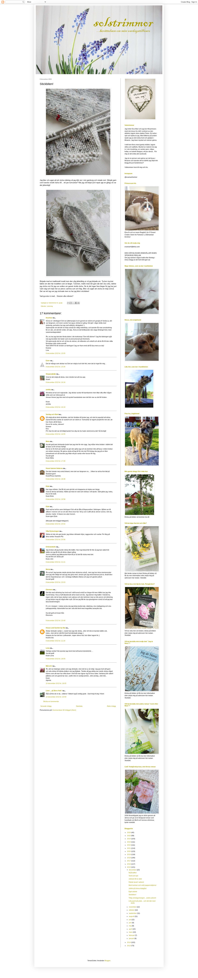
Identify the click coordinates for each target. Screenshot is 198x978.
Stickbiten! (132, 895)
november (133, 907)
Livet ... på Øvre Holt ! (54, 691)
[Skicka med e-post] (68, 303)
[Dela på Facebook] (76, 303)
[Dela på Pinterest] (78, 303)
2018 (129, 858)
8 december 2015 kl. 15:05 (55, 353)
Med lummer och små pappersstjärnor (142, 885)
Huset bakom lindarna (54, 468)
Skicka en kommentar (51, 701)
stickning (50, 306)
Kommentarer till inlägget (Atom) (64, 710)
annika (48, 390)
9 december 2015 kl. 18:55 (55, 659)
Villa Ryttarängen (52, 531)
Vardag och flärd (52, 414)
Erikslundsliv (51, 547)
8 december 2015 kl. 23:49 (55, 621)
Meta (48, 441)
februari (132, 935)
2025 (129, 836)
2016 (129, 864)
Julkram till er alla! (135, 879)
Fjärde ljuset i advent (136, 882)
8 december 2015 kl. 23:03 (55, 582)
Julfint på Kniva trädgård (137, 888)
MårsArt (49, 666)
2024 (129, 839)
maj (130, 926)
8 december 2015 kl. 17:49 (55, 461)
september (133, 913)
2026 (129, 832)
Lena (48, 648)
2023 (129, 842)
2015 (129, 867)
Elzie (47, 486)
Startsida (79, 706)
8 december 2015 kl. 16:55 (55, 434)
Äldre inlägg (111, 706)
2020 (129, 851)
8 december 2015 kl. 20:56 (55, 540)
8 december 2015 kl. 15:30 (55, 367)
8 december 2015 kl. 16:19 (55, 407)
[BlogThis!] (71, 303)
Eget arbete (133, 892)
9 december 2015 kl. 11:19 (55, 641)
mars (131, 932)
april (131, 929)
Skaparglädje (51, 374)
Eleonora (49, 590)
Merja (48, 569)
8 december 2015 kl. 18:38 (55, 479)
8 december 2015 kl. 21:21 (55, 562)
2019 (129, 854)
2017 (129, 861)
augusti (132, 916)
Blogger (107, 961)
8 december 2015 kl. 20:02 (55, 524)
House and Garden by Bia (55, 628)
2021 (129, 848)
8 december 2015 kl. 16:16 (55, 382)
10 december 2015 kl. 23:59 (56, 697)
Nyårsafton (133, 873)
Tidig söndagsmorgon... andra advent (142, 898)
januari (131, 938)
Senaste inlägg (45, 706)
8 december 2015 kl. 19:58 (55, 499)
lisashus (49, 318)
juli (130, 920)
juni (130, 923)
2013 (129, 946)
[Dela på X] (73, 303)
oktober (132, 910)
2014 (129, 942)
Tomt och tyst (133, 876)
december (133, 870)
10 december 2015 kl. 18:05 (56, 683)
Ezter (48, 361)
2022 (129, 845)
